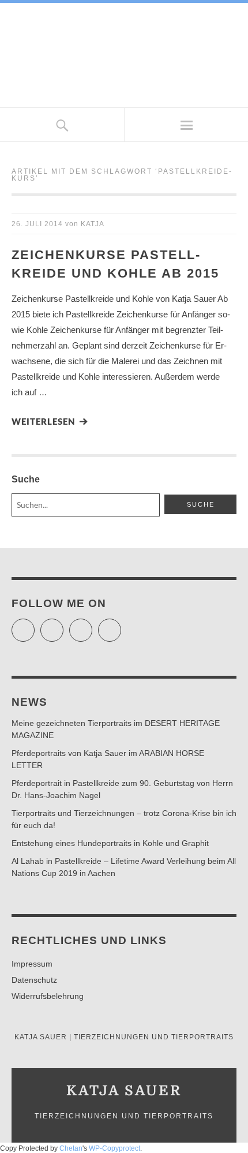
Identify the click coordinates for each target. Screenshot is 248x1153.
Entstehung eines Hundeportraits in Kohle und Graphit (110, 843)
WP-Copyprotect (114, 1148)
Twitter (34, 625)
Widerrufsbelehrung (48, 996)
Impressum (32, 963)
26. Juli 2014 (37, 224)
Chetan (70, 1148)
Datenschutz (34, 979)
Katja (92, 224)
